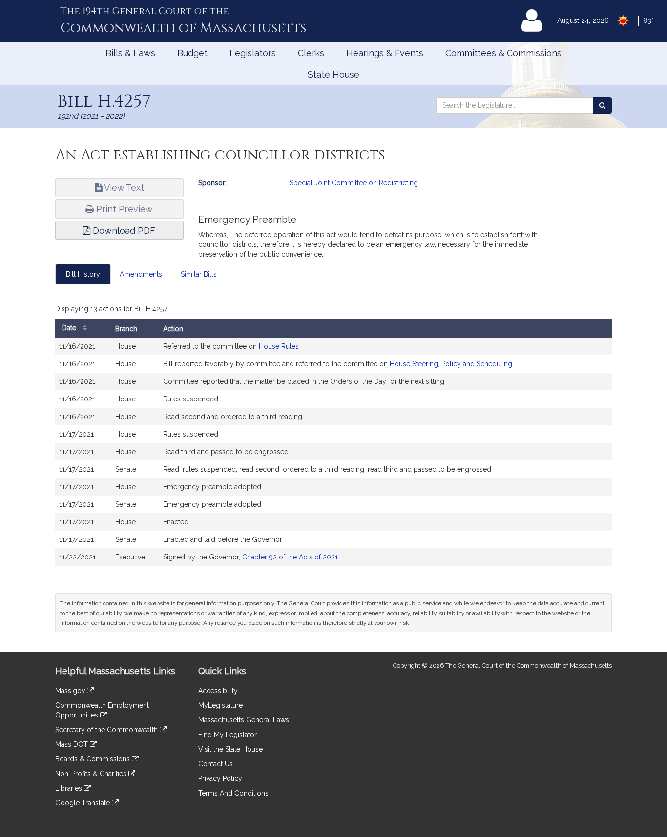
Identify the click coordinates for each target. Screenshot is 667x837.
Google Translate (83, 803)
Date (70, 328)
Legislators (252, 53)
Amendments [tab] (141, 274)
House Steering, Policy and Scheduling (451, 364)
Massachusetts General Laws (243, 720)
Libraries (69, 788)
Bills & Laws (130, 53)
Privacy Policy (220, 778)
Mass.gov (71, 691)
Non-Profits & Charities (91, 773)
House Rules (279, 346)
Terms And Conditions (233, 793)
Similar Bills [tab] (199, 274)
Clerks (311, 53)
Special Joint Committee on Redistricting (354, 183)
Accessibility (218, 691)
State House (333, 74)
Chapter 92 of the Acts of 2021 (290, 557)
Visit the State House (230, 749)
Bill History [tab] (83, 274)
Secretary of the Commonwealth (107, 730)
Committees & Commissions (503, 53)
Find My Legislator (227, 734)
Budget (192, 53)
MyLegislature (220, 705)
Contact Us (215, 764)
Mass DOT (72, 744)
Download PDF (122, 230)
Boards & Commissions (93, 759)
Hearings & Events (384, 53)
